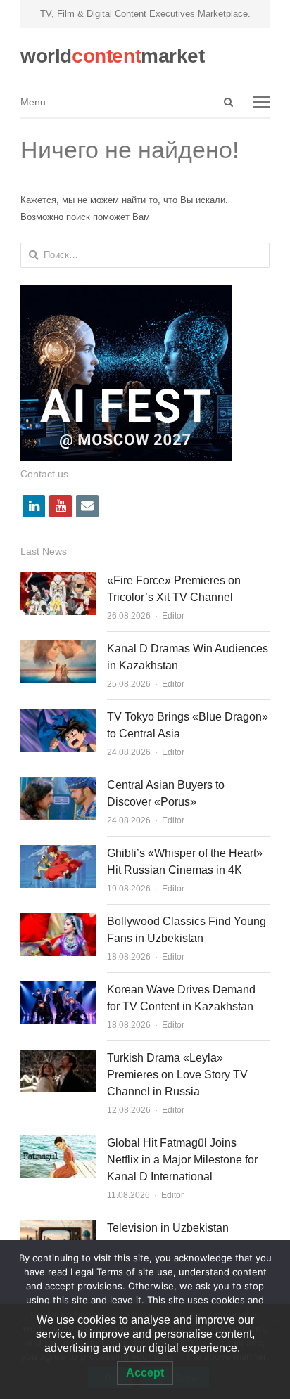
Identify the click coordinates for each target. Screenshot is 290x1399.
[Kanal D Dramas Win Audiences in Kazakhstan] (58, 648)
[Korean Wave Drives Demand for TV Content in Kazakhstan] (58, 989)
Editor (173, 616)
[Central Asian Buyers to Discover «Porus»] (58, 785)
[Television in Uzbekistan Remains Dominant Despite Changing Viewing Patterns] (58, 1228)
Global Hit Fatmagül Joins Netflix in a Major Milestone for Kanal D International (182, 1159)
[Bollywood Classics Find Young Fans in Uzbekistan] (58, 921)
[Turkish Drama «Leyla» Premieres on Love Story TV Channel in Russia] (58, 1057)
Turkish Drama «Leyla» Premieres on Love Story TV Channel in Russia (177, 1074)
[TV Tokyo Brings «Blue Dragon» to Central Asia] (58, 716)
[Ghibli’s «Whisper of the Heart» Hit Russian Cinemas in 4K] (58, 853)
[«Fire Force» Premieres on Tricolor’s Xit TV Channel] (58, 580)
